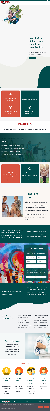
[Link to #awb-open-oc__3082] (48, 3)
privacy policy (34, 270)
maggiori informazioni (14, 407)
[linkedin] (47, 0)
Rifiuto (46, 407)
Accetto (40, 407)
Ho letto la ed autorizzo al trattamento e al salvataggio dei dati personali (36, 271)
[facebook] (45, 0)
